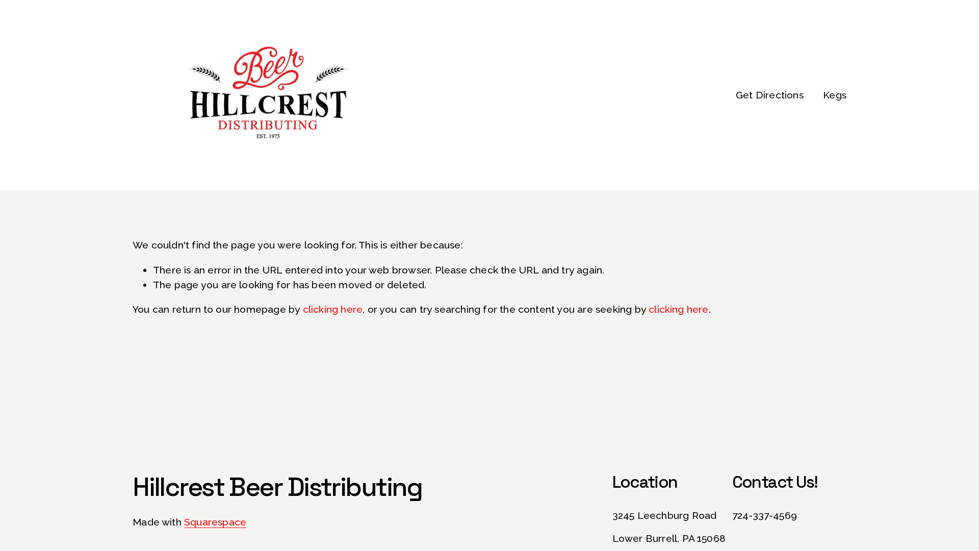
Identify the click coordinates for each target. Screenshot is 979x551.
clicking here (333, 309)
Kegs (834, 95)
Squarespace (215, 522)
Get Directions (770, 95)
